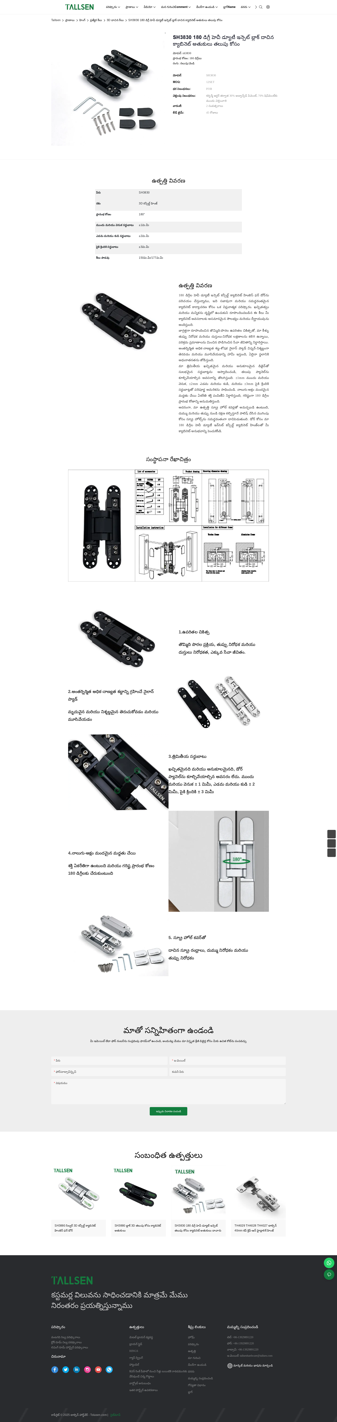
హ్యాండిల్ (134, 1364)
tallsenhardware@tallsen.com (256, 1355)
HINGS (133, 1350)
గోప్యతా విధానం (197, 1385)
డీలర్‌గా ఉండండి (197, 1364)
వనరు (191, 1371)
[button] (256, 7)
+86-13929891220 (243, 1337)
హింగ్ (82, 20)
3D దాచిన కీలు (115, 20)
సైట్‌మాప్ (115, 1414)
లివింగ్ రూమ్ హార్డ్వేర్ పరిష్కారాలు (69, 1347)
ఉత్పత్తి (192, 1351)
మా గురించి (194, 1358)
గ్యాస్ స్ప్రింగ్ (136, 1357)
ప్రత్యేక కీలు (96, 20)
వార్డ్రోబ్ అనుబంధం (140, 1383)
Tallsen (56, 20)
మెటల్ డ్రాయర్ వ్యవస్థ (141, 1337)
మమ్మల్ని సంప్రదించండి (200, 1378)
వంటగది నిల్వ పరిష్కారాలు (65, 1337)
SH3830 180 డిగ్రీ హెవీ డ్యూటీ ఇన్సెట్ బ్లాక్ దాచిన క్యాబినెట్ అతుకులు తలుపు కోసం (175, 20)
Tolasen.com (98, 1414)
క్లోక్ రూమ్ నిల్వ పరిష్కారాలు (66, 1342)
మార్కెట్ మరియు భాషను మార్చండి (253, 1365)
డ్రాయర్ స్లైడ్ (135, 1344)
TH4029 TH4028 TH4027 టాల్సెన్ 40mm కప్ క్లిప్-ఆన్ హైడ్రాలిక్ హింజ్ (255, 1228)
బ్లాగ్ (190, 1392)
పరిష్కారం (193, 1344)
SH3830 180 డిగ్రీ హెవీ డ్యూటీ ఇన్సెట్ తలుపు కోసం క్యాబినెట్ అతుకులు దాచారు (198, 1228)
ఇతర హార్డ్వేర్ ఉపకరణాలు (143, 1390)
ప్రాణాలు (70, 20)
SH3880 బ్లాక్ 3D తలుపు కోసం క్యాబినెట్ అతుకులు (138, 1228)
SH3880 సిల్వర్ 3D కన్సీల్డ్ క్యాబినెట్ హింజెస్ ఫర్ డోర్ (75, 1228)
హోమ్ (191, 1337)
